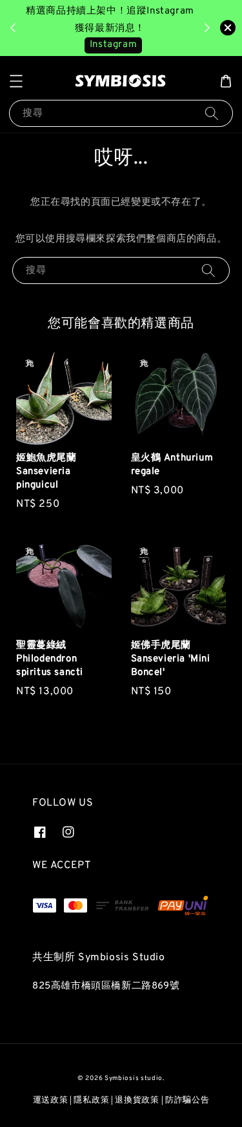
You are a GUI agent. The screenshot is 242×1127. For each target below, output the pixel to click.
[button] (16, 81)
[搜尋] (211, 113)
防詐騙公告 (187, 1100)
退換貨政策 (137, 1100)
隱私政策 (91, 1100)
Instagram (113, 45)
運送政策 (50, 1100)
